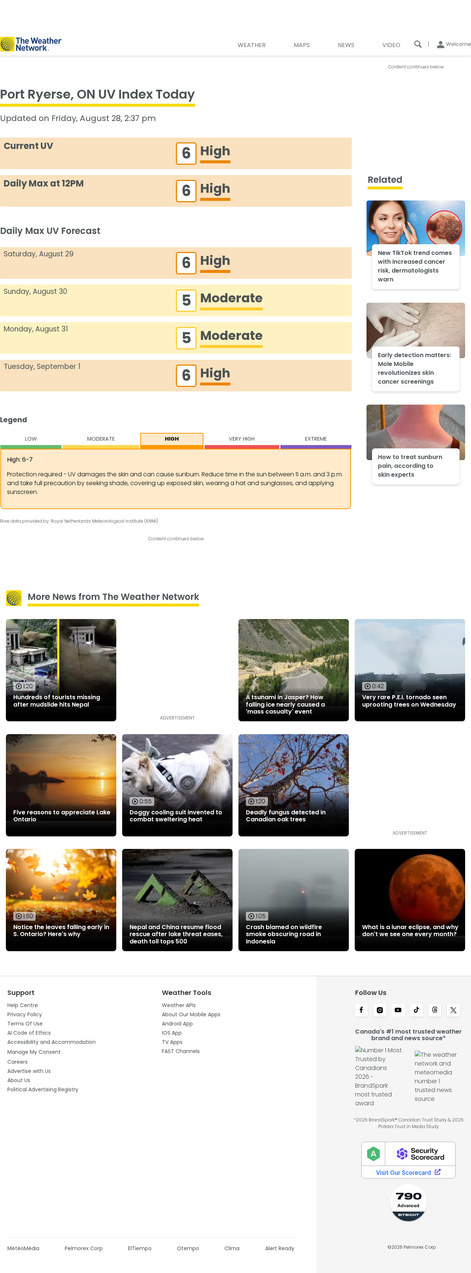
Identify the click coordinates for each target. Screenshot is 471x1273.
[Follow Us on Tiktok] (416, 1011)
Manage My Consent (34, 1052)
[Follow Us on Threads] (435, 1011)
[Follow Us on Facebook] (361, 1011)
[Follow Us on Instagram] (380, 1011)
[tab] (31, 441)
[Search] (418, 44)
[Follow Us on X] (453, 1011)
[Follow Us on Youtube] (398, 1011)
